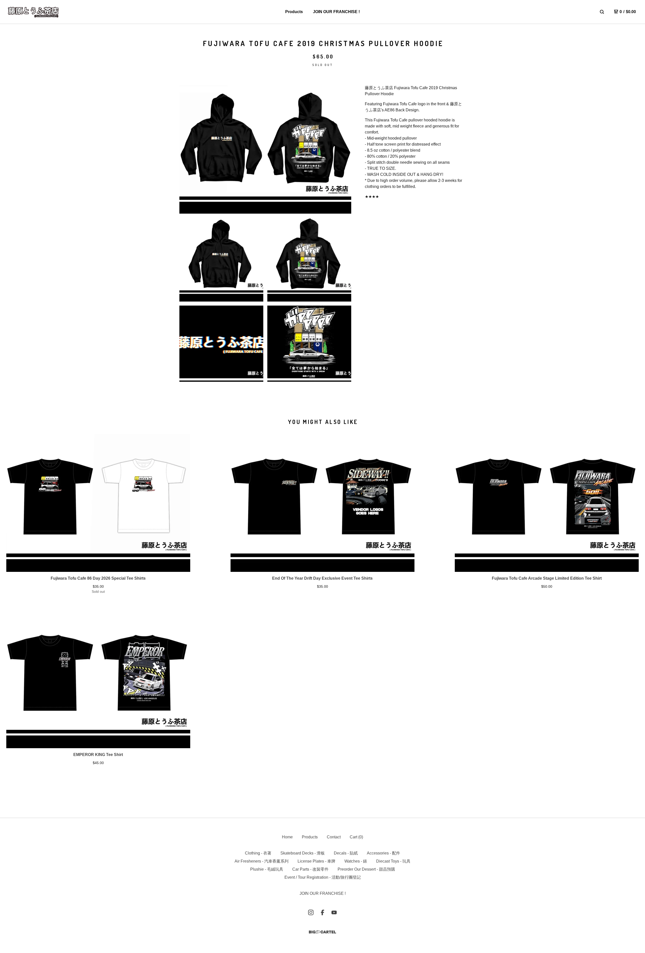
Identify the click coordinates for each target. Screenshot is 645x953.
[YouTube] (334, 912)
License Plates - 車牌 (316, 861)
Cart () (356, 837)
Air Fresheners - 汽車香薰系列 (261, 861)
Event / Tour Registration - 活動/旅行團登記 (322, 877)
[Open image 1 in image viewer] (265, 149)
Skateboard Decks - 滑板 (302, 853)
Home (287, 837)
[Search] (602, 12)
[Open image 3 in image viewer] (309, 260)
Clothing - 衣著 (258, 853)
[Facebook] (322, 912)
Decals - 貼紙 (346, 853)
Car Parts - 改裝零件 (310, 869)
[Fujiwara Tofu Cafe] (33, 12)
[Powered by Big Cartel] (322, 932)
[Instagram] (311, 912)
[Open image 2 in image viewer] (221, 260)
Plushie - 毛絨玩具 (266, 869)
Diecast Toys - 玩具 (393, 861)
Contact (334, 837)
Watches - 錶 (355, 861)
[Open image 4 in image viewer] (221, 347)
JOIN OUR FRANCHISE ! (336, 12)
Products (294, 12)
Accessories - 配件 (383, 853)
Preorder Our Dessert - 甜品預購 (366, 869)
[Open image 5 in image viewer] (309, 347)
